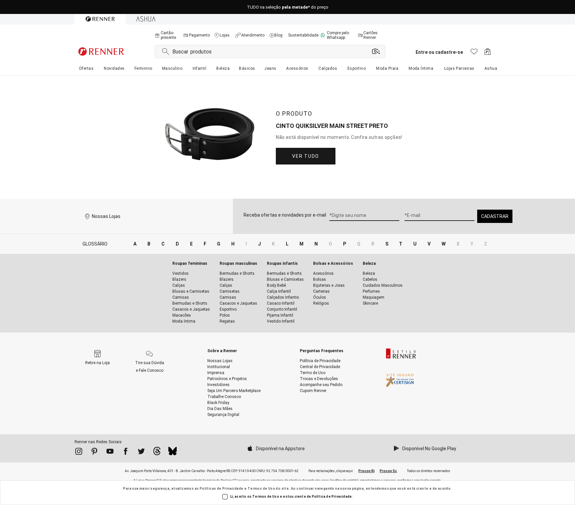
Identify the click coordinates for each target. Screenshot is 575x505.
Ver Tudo (305, 156)
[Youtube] (110, 452)
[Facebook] (125, 452)
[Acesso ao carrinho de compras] (487, 53)
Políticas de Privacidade (222, 488)
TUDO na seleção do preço (287, 7)
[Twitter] (141, 452)
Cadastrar (494, 216)
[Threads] (157, 453)
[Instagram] (79, 452)
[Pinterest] (94, 452)
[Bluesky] (172, 453)
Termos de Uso (261, 488)
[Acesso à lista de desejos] (474, 53)
